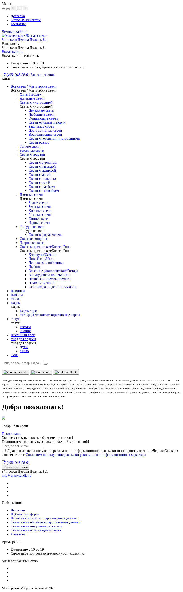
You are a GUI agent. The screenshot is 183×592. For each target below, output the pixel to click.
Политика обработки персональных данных (44, 518)
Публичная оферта (25, 514)
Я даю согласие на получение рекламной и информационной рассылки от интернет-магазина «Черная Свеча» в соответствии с (90, 453)
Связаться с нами (16, 467)
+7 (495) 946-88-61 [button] (16, 463)
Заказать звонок (43, 75)
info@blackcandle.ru (16, 475)
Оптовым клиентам (26, 20)
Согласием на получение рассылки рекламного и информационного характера (86, 455)
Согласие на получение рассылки (36, 526)
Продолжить (11, 433)
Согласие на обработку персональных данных (46, 522)
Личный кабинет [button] (15, 31)
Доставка (18, 16)
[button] (25, 39)
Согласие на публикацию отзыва (36, 530)
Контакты (18, 24)
